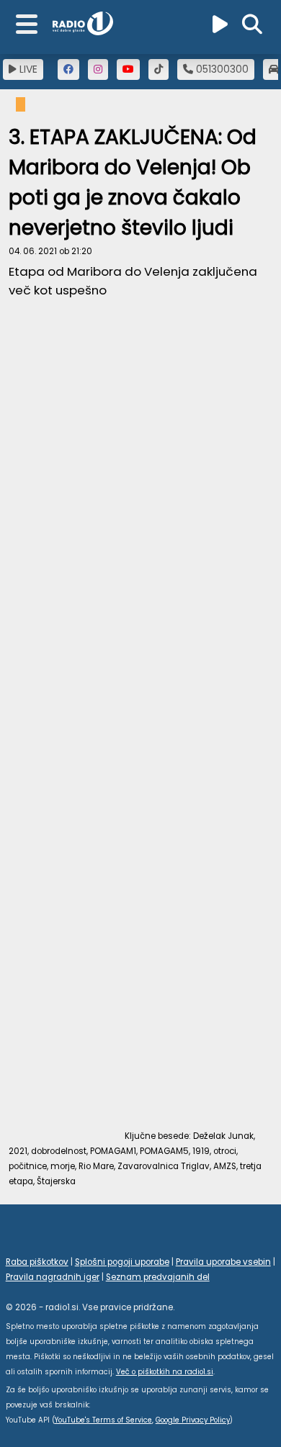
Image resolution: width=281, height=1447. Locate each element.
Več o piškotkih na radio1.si (164, 1371)
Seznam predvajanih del (158, 1277)
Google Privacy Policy (193, 1420)
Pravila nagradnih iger (52, 1277)
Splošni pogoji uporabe (122, 1262)
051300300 (221, 69)
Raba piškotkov (37, 1262)
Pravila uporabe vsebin (223, 1262)
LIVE (27, 69)
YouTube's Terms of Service (103, 1420)
